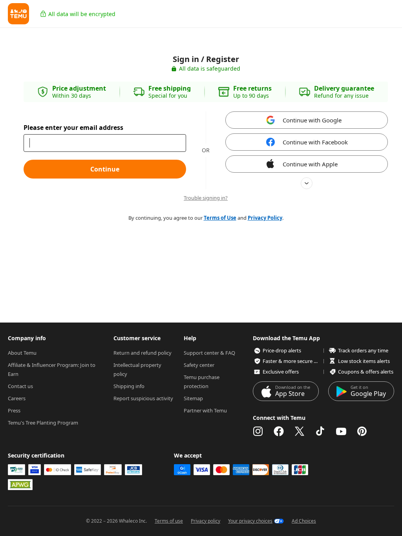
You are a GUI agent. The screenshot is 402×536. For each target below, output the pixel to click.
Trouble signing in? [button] (206, 198)
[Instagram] (258, 431)
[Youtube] (341, 431)
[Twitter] (299, 431)
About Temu (22, 352)
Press (14, 410)
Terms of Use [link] (220, 217)
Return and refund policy (142, 352)
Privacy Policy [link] (265, 217)
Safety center (199, 364)
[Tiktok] (320, 431)
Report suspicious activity (143, 398)
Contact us (20, 386)
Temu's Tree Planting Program (43, 422)
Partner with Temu (205, 410)
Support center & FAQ (209, 352)
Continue (104, 169)
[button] (18, 13)
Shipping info (128, 386)
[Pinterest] (362, 431)
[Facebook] (279, 431)
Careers (17, 398)
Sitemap (193, 398)
